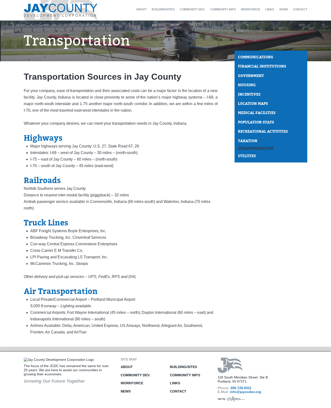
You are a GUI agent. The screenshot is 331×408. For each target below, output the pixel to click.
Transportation (256, 148)
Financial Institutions (262, 66)
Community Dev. (192, 9)
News (283, 9)
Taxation (247, 141)
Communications (255, 57)
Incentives (249, 94)
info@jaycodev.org (245, 392)
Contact (300, 9)
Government (251, 76)
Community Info (223, 9)
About (141, 9)
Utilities (247, 156)
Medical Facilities (257, 113)
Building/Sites (163, 9)
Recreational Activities (263, 131)
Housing (247, 85)
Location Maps (253, 103)
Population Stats (256, 122)
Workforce (250, 9)
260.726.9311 (241, 388)
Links (269, 9)
